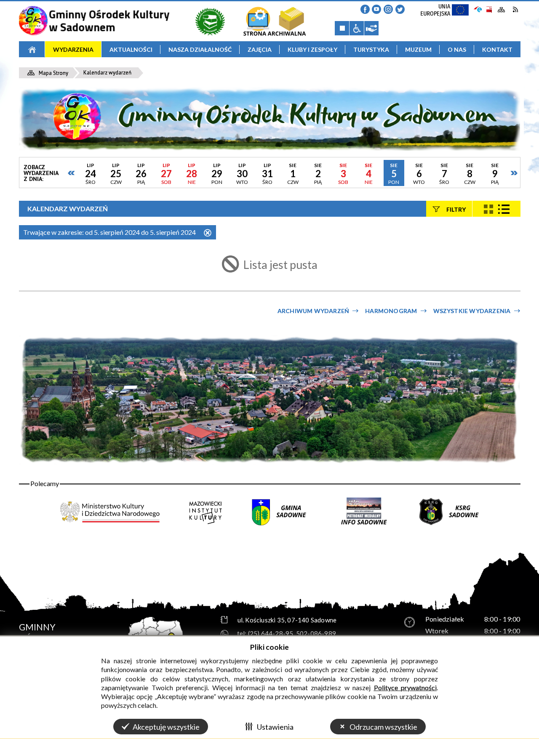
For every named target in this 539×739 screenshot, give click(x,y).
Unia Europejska (448, 12)
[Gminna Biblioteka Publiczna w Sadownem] (210, 21)
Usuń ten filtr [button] (207, 233)
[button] (365, 9)
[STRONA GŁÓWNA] (32, 49)
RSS (515, 9)
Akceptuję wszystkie (166, 726)
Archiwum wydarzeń (313, 310)
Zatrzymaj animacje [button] (342, 28)
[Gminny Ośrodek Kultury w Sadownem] (94, 20)
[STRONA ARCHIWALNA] (274, 21)
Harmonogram (391, 310)
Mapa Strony (501, 10)
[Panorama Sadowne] (269, 400)
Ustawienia (275, 726)
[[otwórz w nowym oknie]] (210, 21)
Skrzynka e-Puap (478, 8)
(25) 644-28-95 (271, 633)
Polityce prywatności (405, 687)
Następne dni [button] (513, 173)
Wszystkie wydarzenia (472, 310)
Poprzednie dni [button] (71, 173)
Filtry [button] (456, 209)
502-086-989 (316, 633)
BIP (489, 9)
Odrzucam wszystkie (383, 726)
